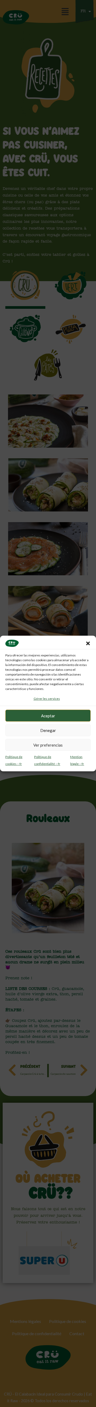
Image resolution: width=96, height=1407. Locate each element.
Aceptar (48, 715)
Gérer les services (47, 699)
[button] (88, 643)
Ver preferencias (48, 745)
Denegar (48, 730)
